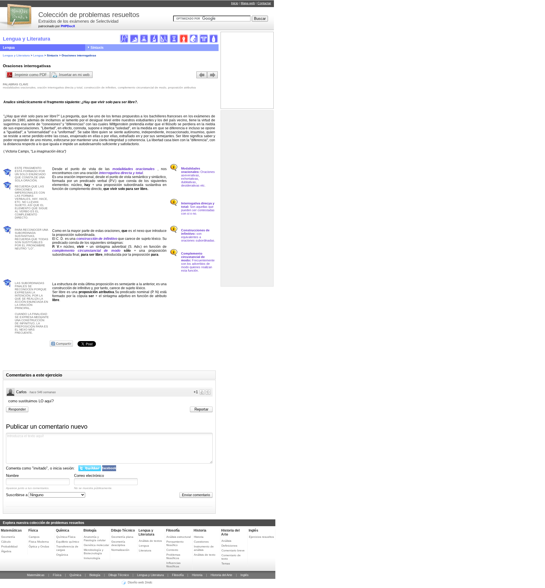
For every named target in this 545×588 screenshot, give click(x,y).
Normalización (120, 549)
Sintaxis (97, 48)
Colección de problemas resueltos (88, 14)
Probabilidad (9, 546)
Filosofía (173, 530)
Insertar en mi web (74, 75)
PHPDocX (68, 26)
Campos (34, 536)
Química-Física (66, 536)
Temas (225, 563)
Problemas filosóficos (173, 556)
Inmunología (92, 558)
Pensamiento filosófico (175, 543)
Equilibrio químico (67, 541)
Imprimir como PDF (31, 75)
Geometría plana (122, 536)
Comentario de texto (231, 557)
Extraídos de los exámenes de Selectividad (78, 21)
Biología (90, 530)
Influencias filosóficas (173, 564)
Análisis (226, 540)
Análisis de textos (150, 540)
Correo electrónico (89, 475)
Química (62, 530)
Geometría (8, 536)
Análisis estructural (178, 536)
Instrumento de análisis (204, 548)
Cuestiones (201, 541)
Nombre (12, 475)
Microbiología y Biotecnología (93, 551)
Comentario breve (233, 550)
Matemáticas (11, 530)
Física (33, 530)
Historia (200, 530)
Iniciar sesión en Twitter (89, 468)
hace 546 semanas (43, 392)
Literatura (145, 550)
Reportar (201, 409)
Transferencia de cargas (67, 548)
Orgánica (62, 554)
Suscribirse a (17, 495)
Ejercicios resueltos (261, 536)
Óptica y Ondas (39, 546)
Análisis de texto (204, 554)
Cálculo (6, 541)
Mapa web (248, 3)
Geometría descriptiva (118, 543)
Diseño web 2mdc (140, 582)
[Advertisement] (245, 200)
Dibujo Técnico (123, 530)
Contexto (172, 549)
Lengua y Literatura (16, 55)
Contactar (264, 3)
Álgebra (6, 551)
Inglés (253, 530)
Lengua (9, 48)
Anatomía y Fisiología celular (95, 538)
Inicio (234, 3)
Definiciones (229, 545)
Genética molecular (96, 545)
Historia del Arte (221, 575)
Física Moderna (39, 541)
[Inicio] (18, 14)
